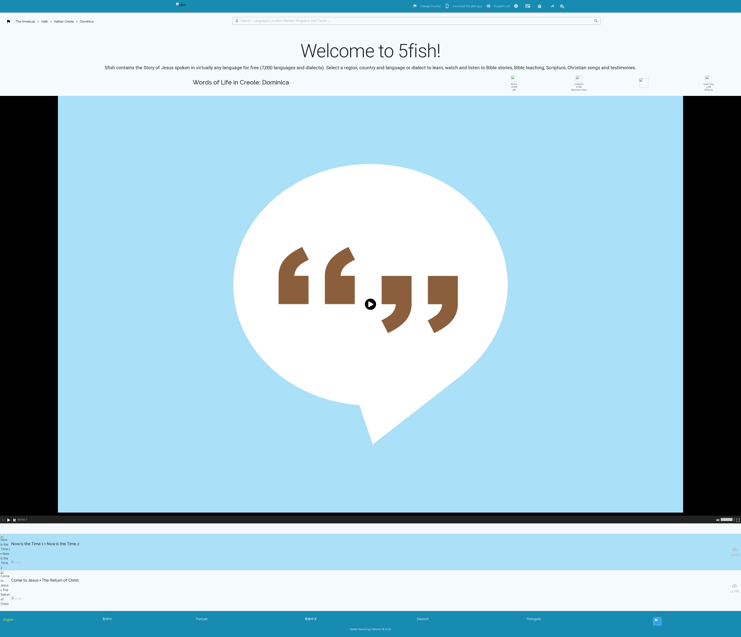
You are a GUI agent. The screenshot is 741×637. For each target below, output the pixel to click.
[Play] (9, 519)
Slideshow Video (579, 87)
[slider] (728, 519)
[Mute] (718, 519)
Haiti (44, 21)
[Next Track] (14, 519)
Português (534, 619)
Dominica (86, 21)
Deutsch (423, 619)
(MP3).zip (709, 87)
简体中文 (311, 619)
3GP (514, 87)
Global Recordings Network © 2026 (370, 629)
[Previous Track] (3, 519)
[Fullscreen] (738, 519)
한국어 (107, 619)
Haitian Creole (64, 21)
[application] (370, 309)
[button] (237, 21)
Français (202, 619)
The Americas (25, 21)
